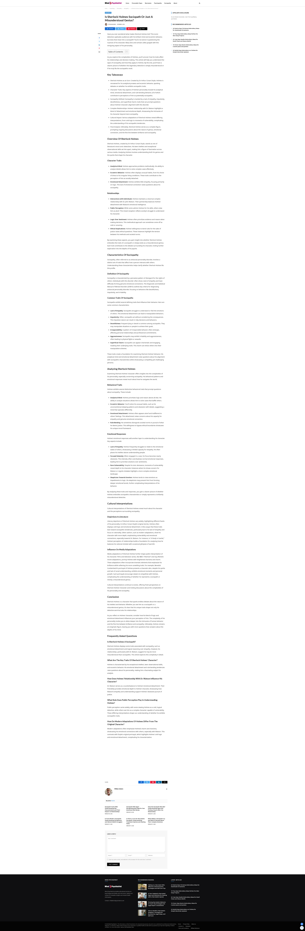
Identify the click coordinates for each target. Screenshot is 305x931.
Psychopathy (158, 3)
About (175, 3)
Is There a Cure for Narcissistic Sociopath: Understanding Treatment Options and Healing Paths (136, 821)
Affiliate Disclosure (195, 928)
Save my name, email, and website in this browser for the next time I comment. (130, 859)
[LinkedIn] (99, 44)
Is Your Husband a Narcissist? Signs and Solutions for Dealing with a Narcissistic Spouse (157, 895)
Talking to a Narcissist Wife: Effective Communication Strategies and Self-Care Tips (156, 886)
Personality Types (137, 3)
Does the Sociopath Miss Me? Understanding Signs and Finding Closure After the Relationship (156, 809)
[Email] (99, 51)
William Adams (112, 24)
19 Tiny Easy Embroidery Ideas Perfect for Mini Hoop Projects (185, 34)
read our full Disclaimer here (127, 927)
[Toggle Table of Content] (125, 51)
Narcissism (148, 3)
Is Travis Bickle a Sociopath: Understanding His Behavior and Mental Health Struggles (113, 820)
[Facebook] (99, 37)
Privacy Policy (186, 924)
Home (127, 3)
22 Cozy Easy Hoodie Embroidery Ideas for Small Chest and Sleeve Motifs (185, 40)
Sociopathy (167, 3)
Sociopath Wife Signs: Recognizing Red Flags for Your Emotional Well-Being (135, 808)
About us (193, 924)
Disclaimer (188, 926)
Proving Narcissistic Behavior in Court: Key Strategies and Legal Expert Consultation (157, 903)
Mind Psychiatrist (112, 924)
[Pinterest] (99, 48)
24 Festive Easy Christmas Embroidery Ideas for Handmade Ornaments (186, 29)
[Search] (199, 3)
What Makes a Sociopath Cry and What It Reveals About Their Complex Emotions (156, 820)
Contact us (181, 926)
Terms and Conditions (183, 928)
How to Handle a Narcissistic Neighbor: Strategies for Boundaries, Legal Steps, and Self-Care (156, 913)
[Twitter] (99, 41)
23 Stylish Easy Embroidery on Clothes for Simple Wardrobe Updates (185, 51)
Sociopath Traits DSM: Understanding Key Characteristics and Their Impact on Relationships (112, 809)
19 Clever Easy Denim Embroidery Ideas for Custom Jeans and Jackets (186, 45)
